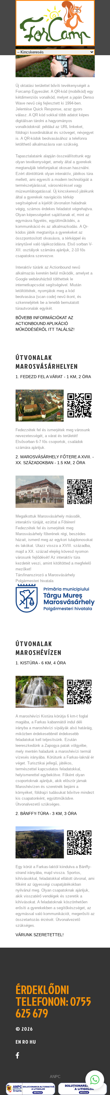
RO (25, 1041)
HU (32, 1041)
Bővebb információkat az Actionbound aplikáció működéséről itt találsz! (45, 323)
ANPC (55, 1076)
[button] (94, 1079)
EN (18, 1041)
